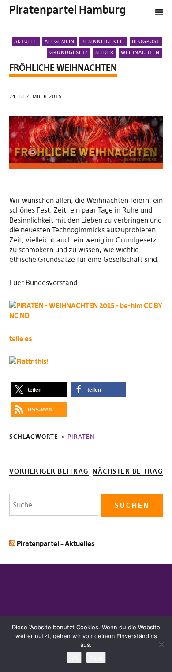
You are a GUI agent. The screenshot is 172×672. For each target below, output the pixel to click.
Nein (96, 657)
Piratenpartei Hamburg (67, 10)
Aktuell (25, 41)
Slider (104, 52)
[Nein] (161, 644)
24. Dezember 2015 (35, 96)
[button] (39, 389)
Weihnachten (140, 52)
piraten (81, 437)
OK (74, 657)
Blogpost (146, 41)
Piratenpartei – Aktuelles (55, 543)
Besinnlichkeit (103, 41)
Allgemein (60, 41)
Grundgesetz (68, 52)
